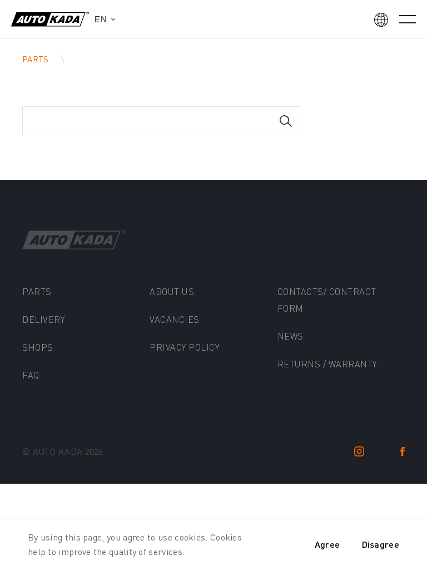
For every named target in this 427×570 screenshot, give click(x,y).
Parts (35, 59)
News (290, 336)
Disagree (380, 544)
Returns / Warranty (327, 364)
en (101, 19)
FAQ (30, 375)
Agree (327, 544)
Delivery (43, 319)
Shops (37, 347)
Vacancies (175, 319)
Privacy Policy (184, 347)
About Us (172, 291)
